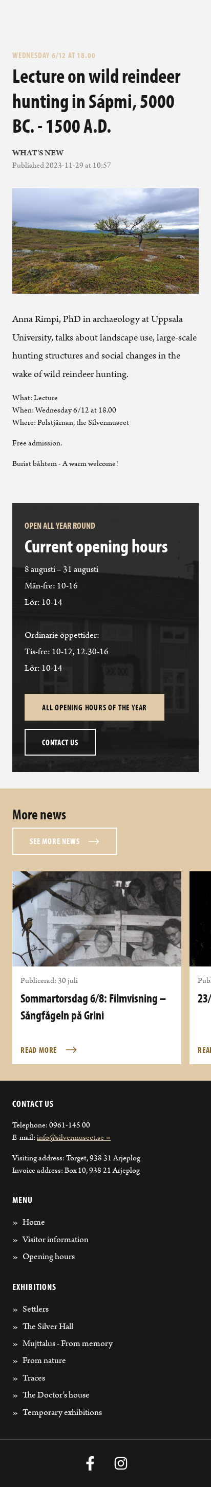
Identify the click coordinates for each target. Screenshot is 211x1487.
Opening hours (49, 1256)
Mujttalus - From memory (68, 1343)
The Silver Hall (48, 1326)
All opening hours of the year (94, 707)
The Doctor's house (56, 1395)
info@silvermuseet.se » (74, 1137)
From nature (44, 1360)
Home (34, 1222)
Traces (34, 1378)
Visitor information (56, 1239)
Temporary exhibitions (62, 1412)
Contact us (60, 742)
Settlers (36, 1309)
